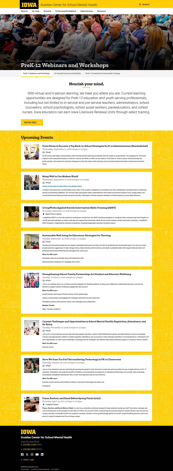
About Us (24, 11)
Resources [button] (101, 11)
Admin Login (28, 460)
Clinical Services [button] (86, 11)
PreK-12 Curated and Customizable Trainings (102, 73)
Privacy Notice (25, 469)
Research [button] (47, 11)
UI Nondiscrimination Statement (40, 469)
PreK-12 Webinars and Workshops (36, 73)
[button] (144, 4)
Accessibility (55, 469)
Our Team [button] (35, 11)
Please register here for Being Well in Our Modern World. (62, 186)
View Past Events (30, 122)
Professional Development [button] (65, 11)
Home (22, 61)
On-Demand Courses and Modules (67, 73)
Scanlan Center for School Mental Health (69, 4)
